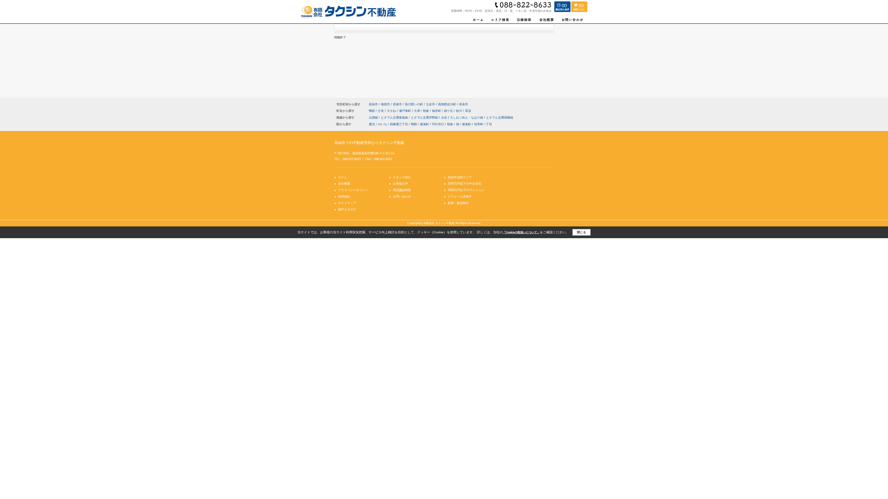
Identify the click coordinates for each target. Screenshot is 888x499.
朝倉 (426, 111)
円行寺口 (438, 124)
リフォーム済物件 (460, 196)
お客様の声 (400, 183)
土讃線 (374, 117)
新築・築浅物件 (458, 203)
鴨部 (372, 111)
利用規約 (344, 196)
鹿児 (372, 124)
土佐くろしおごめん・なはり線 (462, 117)
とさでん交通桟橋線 (499, 117)
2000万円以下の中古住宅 (464, 183)
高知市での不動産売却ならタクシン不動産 (369, 143)
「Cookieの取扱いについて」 (521, 232)
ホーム (342, 177)
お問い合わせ (402, 196)
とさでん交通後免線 (395, 117)
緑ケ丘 (449, 111)
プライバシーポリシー (353, 190)
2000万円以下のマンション (466, 190)
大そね (392, 111)
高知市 (373, 104)
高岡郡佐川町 (447, 104)
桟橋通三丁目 (399, 124)
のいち (382, 124)
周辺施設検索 (402, 190)
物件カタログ (347, 209)
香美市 (463, 104)
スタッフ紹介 (402, 177)
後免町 (424, 124)
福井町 (437, 111)
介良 (381, 111)
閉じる (581, 232)
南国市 (385, 104)
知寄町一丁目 (483, 124)
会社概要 (344, 183)
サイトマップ (347, 203)
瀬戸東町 (405, 111)
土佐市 (430, 104)
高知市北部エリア (460, 177)
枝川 (459, 111)
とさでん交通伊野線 (425, 117)
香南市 (397, 104)
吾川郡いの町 (414, 104)
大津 (417, 111)
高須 (468, 111)
